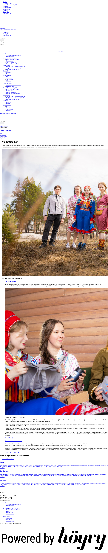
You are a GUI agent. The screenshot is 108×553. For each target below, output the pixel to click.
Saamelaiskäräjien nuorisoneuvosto (14, 438)
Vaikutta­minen (10, 79)
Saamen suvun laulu (11, 62)
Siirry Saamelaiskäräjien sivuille (8, 29)
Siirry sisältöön (3, 28)
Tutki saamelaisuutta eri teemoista (11, 508)
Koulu (7, 76)
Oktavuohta (6, 10)
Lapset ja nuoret (7, 7)
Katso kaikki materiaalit (8, 459)
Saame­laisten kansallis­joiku (13, 63)
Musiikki (8, 72)
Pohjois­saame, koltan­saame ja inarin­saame (16, 68)
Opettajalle (6, 12)
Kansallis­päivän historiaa (12, 59)
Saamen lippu (9, 61)
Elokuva (8, 73)
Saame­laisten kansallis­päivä (10, 4)
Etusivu (5, 2)
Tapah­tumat (9, 78)
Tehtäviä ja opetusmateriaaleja (13, 55)
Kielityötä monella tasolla (12, 69)
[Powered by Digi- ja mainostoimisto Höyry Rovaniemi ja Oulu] (54, 552)
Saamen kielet (6, 9)
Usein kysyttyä (7, 13)
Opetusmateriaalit (7, 3)
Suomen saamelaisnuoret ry (12, 452)
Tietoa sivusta (6, 516)
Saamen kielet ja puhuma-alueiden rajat (16, 66)
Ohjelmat (8, 81)
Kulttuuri (5, 6)
